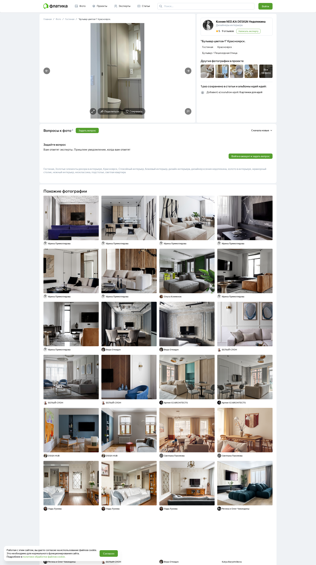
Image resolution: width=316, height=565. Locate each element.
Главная (47, 19)
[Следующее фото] (188, 71)
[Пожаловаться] (188, 111)
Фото (58, 19)
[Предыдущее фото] (46, 71)
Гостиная (69, 19)
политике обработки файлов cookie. (44, 556)
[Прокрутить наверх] (310, 559)
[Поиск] (161, 6)
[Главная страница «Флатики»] (55, 6)
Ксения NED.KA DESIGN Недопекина (240, 21)
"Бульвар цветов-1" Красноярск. (94, 19)
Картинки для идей (250, 92)
